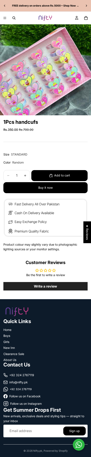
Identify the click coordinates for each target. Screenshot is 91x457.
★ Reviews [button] (87, 232)
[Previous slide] (4, 5)
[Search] (14, 18)
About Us (9, 360)
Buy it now (45, 187)
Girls (6, 341)
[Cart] (86, 18)
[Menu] (5, 18)
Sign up (74, 430)
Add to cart (62, 175)
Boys (6, 335)
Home (7, 330)
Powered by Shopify (56, 450)
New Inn (9, 348)
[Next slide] (86, 5)
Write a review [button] (45, 286)
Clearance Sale (13, 353)
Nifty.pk (37, 450)
